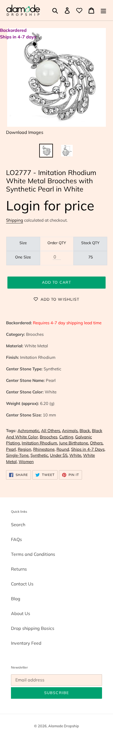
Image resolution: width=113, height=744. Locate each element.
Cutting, (66, 436)
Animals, (70, 430)
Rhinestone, (44, 449)
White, (75, 455)
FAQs (16, 539)
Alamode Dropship (63, 726)
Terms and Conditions (33, 554)
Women (26, 461)
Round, (63, 449)
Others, (96, 443)
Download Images (24, 132)
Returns (19, 569)
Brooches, (49, 436)
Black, (85, 430)
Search (18, 524)
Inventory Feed (26, 643)
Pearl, (11, 449)
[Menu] (103, 10)
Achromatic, (29, 430)
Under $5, (59, 455)
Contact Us (22, 584)
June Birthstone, (74, 443)
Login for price (50, 205)
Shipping (14, 220)
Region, (25, 449)
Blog (15, 598)
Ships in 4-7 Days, (88, 449)
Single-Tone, (17, 455)
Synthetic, (39, 455)
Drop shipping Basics (32, 628)
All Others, (51, 430)
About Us (20, 613)
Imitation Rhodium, (40, 443)
